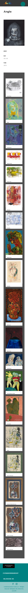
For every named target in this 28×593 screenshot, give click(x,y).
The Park (8, 228)
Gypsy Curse (9, 257)
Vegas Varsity (9, 163)
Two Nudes (9, 423)
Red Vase (8, 209)
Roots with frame (10, 475)
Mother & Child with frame (11, 504)
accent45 (14, 590)
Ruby (8, 122)
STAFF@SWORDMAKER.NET (11, 573)
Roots (8, 450)
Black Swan (9, 351)
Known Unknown (10, 549)
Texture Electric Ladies (11, 393)
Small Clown (9, 368)
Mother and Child (10, 535)
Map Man (8, 286)
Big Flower (9, 324)
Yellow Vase (9, 181)
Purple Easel (9, 147)
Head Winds (9, 96)
